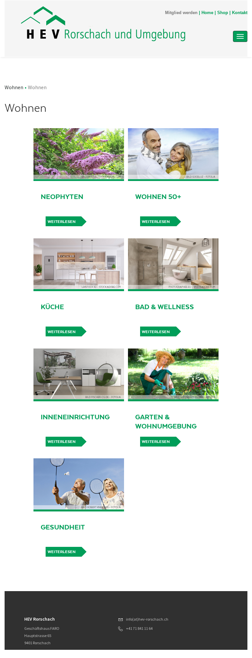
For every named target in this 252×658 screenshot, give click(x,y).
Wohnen (14, 87)
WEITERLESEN (61, 221)
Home (207, 12)
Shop (222, 12)
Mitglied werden (181, 12)
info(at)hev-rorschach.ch (147, 619)
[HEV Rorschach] (103, 23)
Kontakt (239, 12)
